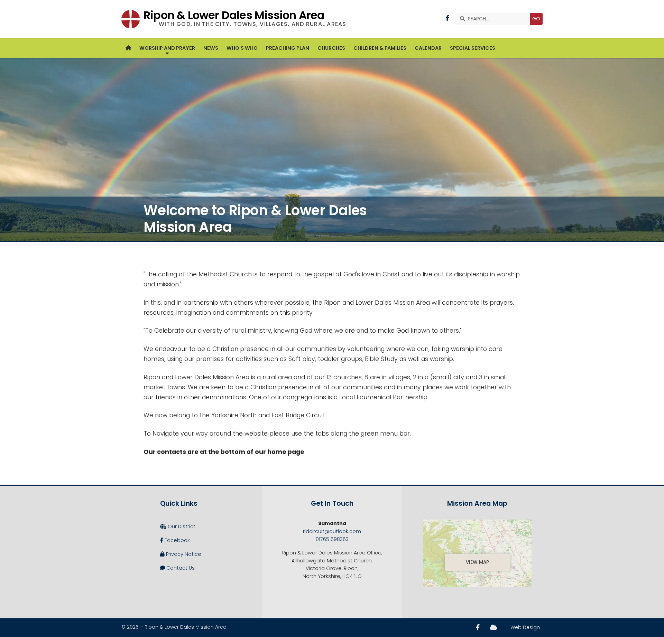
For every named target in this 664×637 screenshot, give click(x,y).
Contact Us (177, 567)
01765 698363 (332, 539)
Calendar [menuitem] (428, 48)
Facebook (175, 540)
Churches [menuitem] (331, 48)
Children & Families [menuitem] (379, 48)
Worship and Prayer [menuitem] (167, 48)
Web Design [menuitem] (525, 627)
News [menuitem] (210, 48)
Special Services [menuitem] (472, 48)
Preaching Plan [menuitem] (287, 48)
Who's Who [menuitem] (242, 48)
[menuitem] (128, 48)
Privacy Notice (180, 554)
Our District (177, 526)
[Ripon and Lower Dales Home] (130, 19)
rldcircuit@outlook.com (332, 531)
